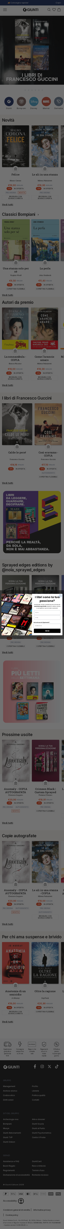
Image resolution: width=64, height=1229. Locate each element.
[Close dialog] (60, 595)
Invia (47, 631)
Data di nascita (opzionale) (41, 622)
